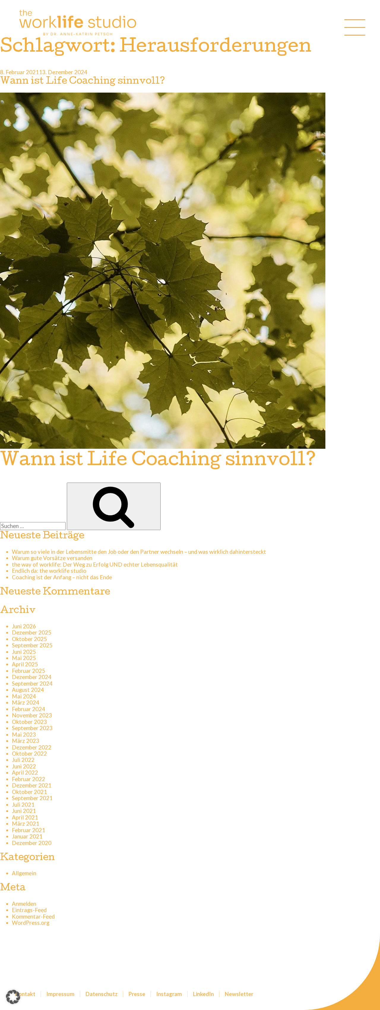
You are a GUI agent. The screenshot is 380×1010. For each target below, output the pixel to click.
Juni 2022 (24, 766)
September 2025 (32, 645)
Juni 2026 (24, 626)
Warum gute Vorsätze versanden (52, 558)
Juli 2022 (23, 760)
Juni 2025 (24, 652)
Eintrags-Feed (29, 910)
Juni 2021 (24, 811)
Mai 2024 (24, 696)
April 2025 (25, 664)
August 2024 (28, 689)
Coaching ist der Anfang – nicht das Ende (62, 577)
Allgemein (24, 873)
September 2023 (32, 728)
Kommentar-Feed (33, 916)
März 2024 (25, 702)
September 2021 (32, 798)
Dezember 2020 (31, 843)
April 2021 (25, 817)
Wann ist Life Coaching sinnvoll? (82, 81)
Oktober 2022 (29, 753)
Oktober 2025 (29, 639)
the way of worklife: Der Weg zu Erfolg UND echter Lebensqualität (95, 564)
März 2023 (25, 741)
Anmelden (24, 903)
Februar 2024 (28, 709)
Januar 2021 (27, 836)
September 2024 (32, 683)
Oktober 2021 (29, 792)
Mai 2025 (24, 658)
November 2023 (32, 715)
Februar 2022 (28, 779)
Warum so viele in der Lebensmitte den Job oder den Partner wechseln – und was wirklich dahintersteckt (139, 551)
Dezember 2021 (31, 785)
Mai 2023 (24, 734)
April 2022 (25, 772)
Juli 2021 (23, 804)
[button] (13, 997)
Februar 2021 (28, 830)
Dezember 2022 (31, 747)
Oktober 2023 (29, 722)
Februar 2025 (28, 670)
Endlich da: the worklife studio (49, 570)
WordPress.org (30, 922)
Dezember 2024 (31, 677)
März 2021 (25, 823)
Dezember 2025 (31, 632)
